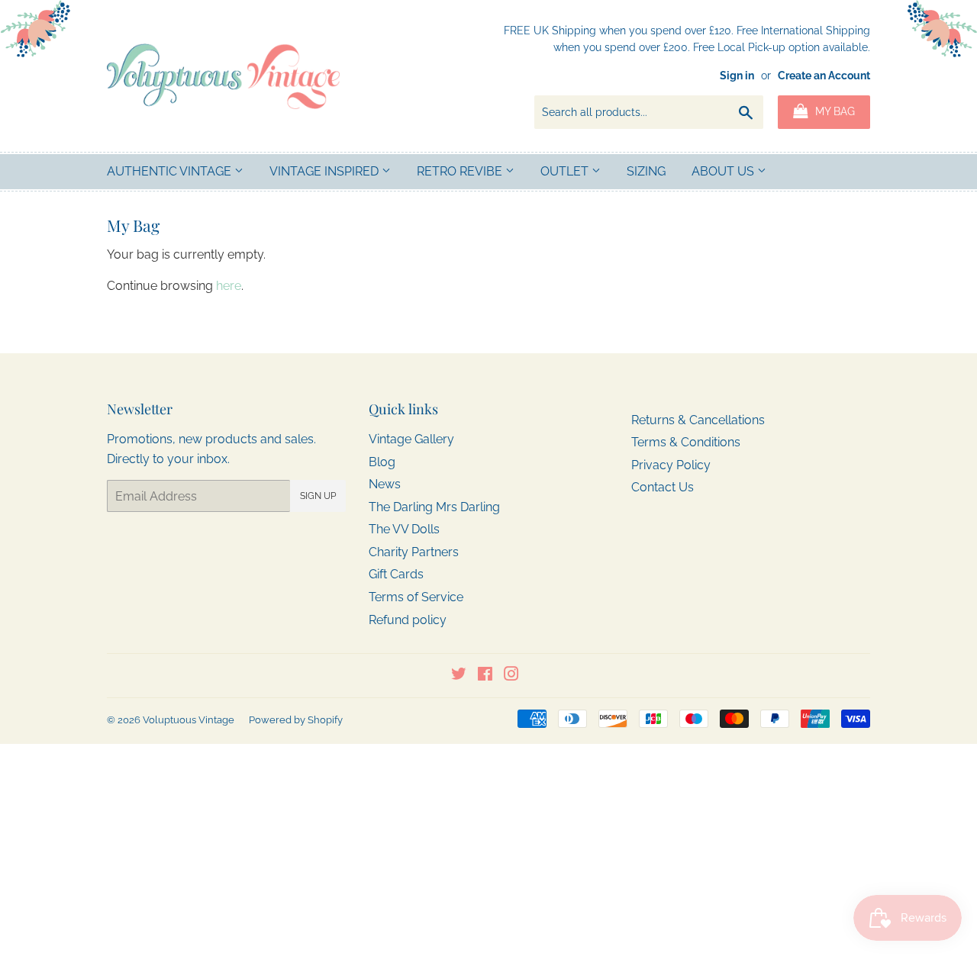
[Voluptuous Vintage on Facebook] (485, 675)
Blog (382, 462)
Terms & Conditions (685, 442)
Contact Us (662, 487)
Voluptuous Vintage (188, 720)
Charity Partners (414, 552)
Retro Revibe (461, 171)
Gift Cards (396, 574)
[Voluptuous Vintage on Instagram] (511, 675)
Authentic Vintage (170, 171)
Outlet (566, 171)
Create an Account (824, 75)
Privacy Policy (671, 465)
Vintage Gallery (411, 439)
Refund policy (408, 620)
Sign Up (318, 496)
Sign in (737, 75)
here (228, 285)
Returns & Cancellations (698, 420)
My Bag (833, 111)
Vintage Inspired (325, 171)
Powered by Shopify (296, 720)
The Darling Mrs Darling (434, 507)
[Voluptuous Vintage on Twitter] (458, 675)
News (385, 484)
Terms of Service (416, 597)
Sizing (646, 171)
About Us (724, 171)
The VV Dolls (404, 529)
